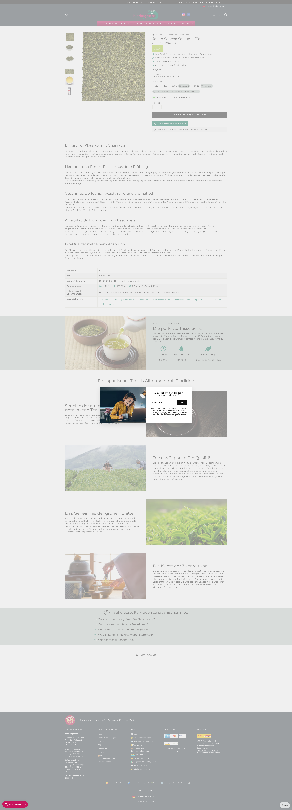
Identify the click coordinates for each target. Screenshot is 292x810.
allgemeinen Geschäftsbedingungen (164, 414)
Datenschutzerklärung (170, 412)
